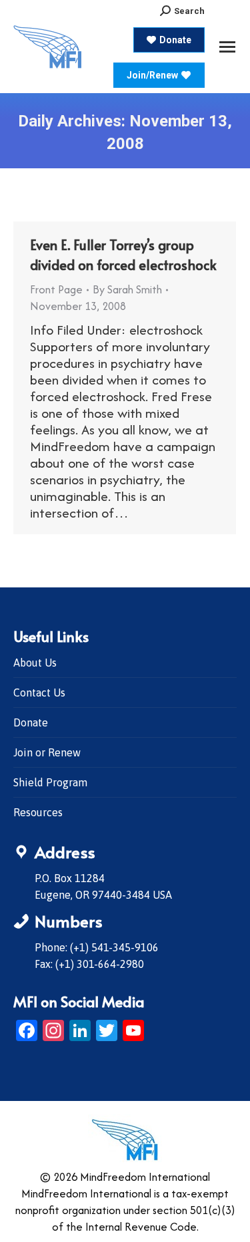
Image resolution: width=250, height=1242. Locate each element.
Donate (30, 722)
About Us (35, 663)
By (127, 289)
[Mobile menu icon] (227, 47)
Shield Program (50, 782)
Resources (38, 812)
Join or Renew (47, 752)
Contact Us (39, 693)
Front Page (56, 289)
